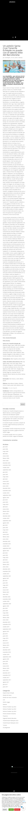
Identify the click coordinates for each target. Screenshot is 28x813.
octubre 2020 (6, 601)
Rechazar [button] (17, 809)
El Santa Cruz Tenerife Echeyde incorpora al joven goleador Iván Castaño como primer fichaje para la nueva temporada (13, 418)
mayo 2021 (5, 585)
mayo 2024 (5, 504)
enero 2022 (5, 567)
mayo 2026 (5, 451)
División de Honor (7, 695)
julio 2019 (5, 633)
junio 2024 (5, 502)
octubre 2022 (6, 546)
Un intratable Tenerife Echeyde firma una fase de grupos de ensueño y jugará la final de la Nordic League (14, 430)
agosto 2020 (6, 606)
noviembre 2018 (7, 652)
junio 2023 (5, 527)
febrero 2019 (6, 645)
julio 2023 (5, 525)
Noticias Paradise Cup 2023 (9, 709)
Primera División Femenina (9, 713)
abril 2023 (5, 532)
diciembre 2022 (6, 541)
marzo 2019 (6, 643)
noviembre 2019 (7, 624)
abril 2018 (5, 663)
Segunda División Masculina (9, 718)
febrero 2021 (6, 592)
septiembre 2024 (7, 495)
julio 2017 (5, 684)
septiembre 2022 (7, 548)
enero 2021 (5, 594)
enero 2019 (5, 647)
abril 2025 (5, 479)
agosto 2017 (6, 682)
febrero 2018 (6, 668)
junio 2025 (5, 474)
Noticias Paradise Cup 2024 (9, 711)
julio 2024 (5, 500)
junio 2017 (5, 686)
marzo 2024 (6, 509)
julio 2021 (5, 580)
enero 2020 (5, 620)
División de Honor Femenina (10, 697)
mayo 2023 (5, 530)
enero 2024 (5, 513)
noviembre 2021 (7, 571)
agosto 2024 (6, 497)
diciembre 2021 (6, 569)
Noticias (20, 57)
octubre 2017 (6, 677)
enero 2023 (5, 539)
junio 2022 (5, 555)
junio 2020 (5, 610)
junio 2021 (5, 583)
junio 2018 (5, 661)
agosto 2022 (6, 550)
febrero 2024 (6, 511)
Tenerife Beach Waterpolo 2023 (10, 720)
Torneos (5, 725)
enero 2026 (5, 460)
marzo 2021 (6, 590)
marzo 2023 (6, 534)
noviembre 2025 (7, 465)
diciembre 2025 (6, 463)
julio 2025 (5, 472)
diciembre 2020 (6, 596)
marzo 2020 (6, 615)
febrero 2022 (6, 564)
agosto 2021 (6, 578)
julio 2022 (5, 553)
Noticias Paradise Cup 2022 (9, 706)
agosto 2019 (6, 631)
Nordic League (6, 702)
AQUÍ (24, 801)
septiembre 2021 (7, 576)
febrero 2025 (6, 483)
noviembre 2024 (7, 490)
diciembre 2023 (6, 516)
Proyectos (5, 716)
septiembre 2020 (7, 603)
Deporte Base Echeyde (8, 693)
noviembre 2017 (7, 675)
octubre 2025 (6, 467)
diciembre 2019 (6, 622)
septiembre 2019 (7, 629)
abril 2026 (5, 453)
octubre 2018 (6, 654)
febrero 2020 (6, 617)
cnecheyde (7, 57)
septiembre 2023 (7, 520)
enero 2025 (5, 486)
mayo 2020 (5, 613)
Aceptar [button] (11, 809)
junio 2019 (5, 636)
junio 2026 (5, 449)
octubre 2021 (6, 573)
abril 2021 (5, 587)
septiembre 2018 (7, 657)
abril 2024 (5, 506)
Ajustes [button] (4, 809)
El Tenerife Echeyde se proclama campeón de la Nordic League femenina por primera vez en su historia (14, 424)
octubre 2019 (6, 626)
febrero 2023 (6, 536)
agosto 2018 (6, 659)
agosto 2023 (6, 523)
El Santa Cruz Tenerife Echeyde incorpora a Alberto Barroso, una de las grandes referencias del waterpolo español (13, 412)
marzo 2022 (6, 562)
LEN (4, 700)
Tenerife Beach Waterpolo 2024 (10, 723)
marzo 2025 (6, 481)
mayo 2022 (5, 557)
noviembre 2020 (7, 599)
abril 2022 (5, 560)
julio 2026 (5, 446)
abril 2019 (5, 640)
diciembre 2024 (6, 488)
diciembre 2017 (6, 673)
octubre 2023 (6, 518)
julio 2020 (5, 608)
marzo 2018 (6, 666)
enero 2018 (5, 670)
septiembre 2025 (7, 470)
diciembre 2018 (6, 650)
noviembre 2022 (7, 543)
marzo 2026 (6, 456)
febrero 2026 (6, 458)
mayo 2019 (5, 638)
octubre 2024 (6, 493)
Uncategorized (6, 727)
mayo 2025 (5, 476)
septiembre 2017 (7, 680)
